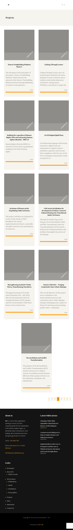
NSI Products (11, 479)
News (8, 501)
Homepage (10, 468)
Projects (9, 497)
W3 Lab (41, 525)
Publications (12, 481)
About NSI (10, 472)
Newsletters (12, 489)
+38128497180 (14, 441)
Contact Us (10, 508)
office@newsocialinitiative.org (14, 453)
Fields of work (13, 474)
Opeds (10, 485)
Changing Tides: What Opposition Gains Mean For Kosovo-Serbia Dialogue (49, 423)
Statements (10, 504)
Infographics (12, 492)
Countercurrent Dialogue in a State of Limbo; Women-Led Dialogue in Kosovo (50, 435)
